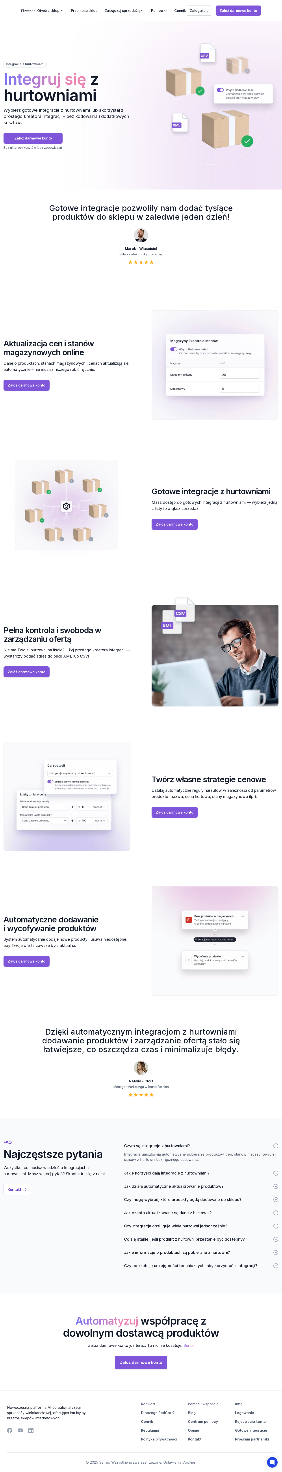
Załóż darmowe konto (238, 10)
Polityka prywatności (159, 1439)
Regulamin (150, 1430)
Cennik (180, 10)
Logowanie (244, 1413)
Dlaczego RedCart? (158, 1413)
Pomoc (157, 10)
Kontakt (14, 1189)
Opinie (193, 1430)
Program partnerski (252, 1439)
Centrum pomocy (203, 1421)
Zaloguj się (199, 10)
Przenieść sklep (84, 10)
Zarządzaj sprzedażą (122, 10)
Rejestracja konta (250, 1421)
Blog (192, 1413)
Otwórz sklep (48, 10)
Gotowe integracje (251, 1430)
